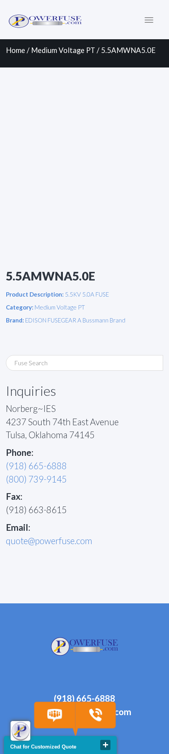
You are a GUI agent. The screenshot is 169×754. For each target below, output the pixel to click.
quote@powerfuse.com (49, 540)
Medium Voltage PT (63, 50)
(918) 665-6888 (36, 466)
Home (15, 50)
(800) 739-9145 (36, 479)
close (105, 745)
